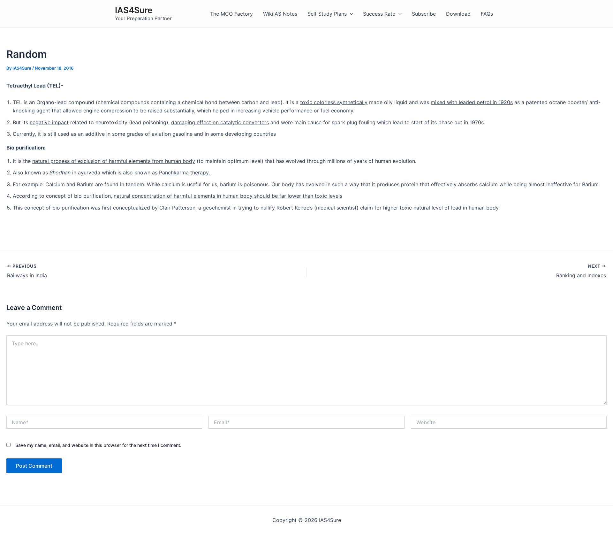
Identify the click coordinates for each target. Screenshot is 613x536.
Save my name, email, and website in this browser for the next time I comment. (98, 445)
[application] (350, 14)
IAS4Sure (133, 10)
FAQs (487, 14)
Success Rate (379, 14)
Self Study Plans (327, 14)
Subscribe (424, 14)
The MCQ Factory (231, 14)
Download (458, 14)
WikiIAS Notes (280, 14)
